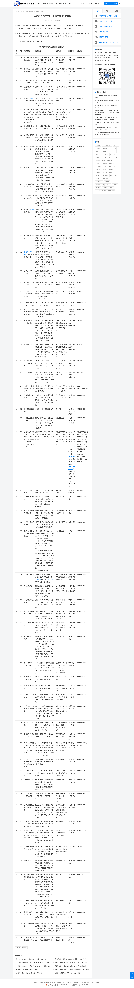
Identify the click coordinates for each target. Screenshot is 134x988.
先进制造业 (99, 154)
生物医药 (111, 169)
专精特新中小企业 (107, 145)
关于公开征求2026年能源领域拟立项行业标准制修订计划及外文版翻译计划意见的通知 (33, 960)
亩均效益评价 (106, 148)
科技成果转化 (99, 181)
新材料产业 (71, 456)
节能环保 (114, 184)
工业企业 (98, 163)
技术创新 (105, 163)
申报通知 (82, 3)
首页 (39, 3)
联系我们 (97, 3)
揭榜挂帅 (111, 163)
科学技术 (98, 175)
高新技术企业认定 (47, 3)
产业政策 (21, 11)
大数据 (116, 157)
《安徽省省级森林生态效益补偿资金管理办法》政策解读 (71, 969)
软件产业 (98, 187)
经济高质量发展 (100, 184)
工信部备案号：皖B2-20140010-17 (79, 985)
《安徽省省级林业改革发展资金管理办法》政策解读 (70, 966)
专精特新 (38, 579)
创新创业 (98, 157)
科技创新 (98, 178)
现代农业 (105, 169)
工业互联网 (109, 160)
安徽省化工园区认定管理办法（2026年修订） (68, 973)
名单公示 (110, 157)
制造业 (104, 157)
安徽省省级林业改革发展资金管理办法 (27, 969)
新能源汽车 (112, 166)
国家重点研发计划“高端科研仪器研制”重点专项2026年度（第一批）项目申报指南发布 (107, 112)
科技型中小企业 (106, 178)
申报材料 (98, 172)
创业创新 (112, 154)
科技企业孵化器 (114, 175)
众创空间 (31, 209)
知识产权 (111, 172)
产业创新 (98, 148)
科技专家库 (105, 175)
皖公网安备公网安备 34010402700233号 (58, 985)
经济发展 (107, 181)
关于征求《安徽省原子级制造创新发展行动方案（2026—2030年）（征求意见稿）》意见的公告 (33, 963)
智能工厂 (98, 169)
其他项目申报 (73, 3)
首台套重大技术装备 (101, 190)
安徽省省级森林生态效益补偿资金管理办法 (29, 973)
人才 (97, 151)
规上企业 (50, 579)
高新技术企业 (111, 190)
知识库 (90, 3)
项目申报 (111, 187)
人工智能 (113, 148)
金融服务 (105, 187)
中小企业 (116, 145)
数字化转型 (99, 166)
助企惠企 (24, 947)
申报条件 (105, 172)
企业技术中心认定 (104, 151)
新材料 (105, 166)
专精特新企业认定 (61, 3)
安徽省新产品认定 (100, 160)
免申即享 (18, 947)
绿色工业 (108, 184)
